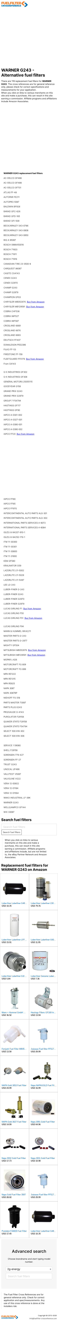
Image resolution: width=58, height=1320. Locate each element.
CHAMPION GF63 (12, 297)
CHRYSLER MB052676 (15, 302)
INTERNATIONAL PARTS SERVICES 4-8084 (25, 527)
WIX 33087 (9, 812)
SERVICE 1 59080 (12, 745)
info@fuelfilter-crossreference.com (43, 1319)
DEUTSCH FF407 (12, 340)
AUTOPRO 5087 (11, 202)
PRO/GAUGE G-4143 (14, 712)
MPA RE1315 (9, 679)
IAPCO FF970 (10, 508)
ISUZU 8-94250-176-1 (14, 537)
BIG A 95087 (10, 240)
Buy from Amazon (36, 302)
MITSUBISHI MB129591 (15, 655)
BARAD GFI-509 (11, 221)
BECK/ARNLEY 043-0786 (16, 225)
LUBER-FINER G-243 (14, 589)
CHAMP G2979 (11, 292)
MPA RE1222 (10, 674)
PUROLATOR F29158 (14, 716)
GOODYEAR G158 (12, 386)
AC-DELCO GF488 (13, 182)
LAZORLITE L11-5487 (14, 580)
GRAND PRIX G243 (13, 391)
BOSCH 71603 (10, 249)
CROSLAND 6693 (12, 335)
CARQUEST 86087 (13, 268)
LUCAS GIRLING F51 (14, 618)
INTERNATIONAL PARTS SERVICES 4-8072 (25, 523)
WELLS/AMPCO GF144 (15, 807)
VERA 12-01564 (11, 793)
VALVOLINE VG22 (12, 778)
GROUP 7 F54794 (12, 400)
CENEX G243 (10, 278)
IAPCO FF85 (9, 503)
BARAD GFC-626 (12, 211)
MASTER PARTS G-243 (15, 636)
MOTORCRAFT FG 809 (15, 664)
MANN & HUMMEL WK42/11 (17, 631)
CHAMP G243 (10, 287)
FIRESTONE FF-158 (13, 354)
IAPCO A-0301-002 (13, 415)
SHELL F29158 (10, 750)
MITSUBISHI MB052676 (16, 650)
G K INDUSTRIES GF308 (15, 377)
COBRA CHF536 (11, 311)
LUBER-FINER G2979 (14, 603)
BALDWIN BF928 (12, 206)
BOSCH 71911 (10, 254)
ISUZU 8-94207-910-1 (14, 532)
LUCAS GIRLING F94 (14, 626)
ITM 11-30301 (10, 546)
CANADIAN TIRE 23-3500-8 (17, 264)
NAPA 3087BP (10, 693)
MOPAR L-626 (10, 659)
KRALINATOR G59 (12, 565)
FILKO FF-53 (10, 349)
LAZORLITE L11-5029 (14, 575)
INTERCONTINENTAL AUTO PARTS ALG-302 (25, 518)
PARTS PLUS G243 (13, 707)
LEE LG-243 (9, 585)
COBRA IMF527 (11, 316)
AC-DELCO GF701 (12, 187)
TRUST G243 (10, 764)
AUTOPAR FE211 (11, 197)
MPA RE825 (9, 683)
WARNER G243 (11, 802)
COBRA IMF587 (11, 321)
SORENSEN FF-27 (12, 759)
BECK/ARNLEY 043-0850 (16, 235)
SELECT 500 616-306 (14, 736)
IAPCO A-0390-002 (13, 429)
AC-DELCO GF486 (13, 178)
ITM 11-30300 (10, 542)
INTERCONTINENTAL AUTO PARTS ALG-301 (25, 513)
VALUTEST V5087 (12, 774)
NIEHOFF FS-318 (12, 697)
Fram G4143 (10, 363)
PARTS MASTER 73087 (15, 702)
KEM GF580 (9, 561)
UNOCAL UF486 (11, 769)
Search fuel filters (11, 832)
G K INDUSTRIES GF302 (15, 372)
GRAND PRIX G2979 (13, 396)
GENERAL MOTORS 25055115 (18, 381)
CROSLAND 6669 (12, 325)
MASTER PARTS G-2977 (15, 640)
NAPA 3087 (9, 688)
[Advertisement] (29, 37)
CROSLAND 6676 (12, 330)
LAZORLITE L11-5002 (14, 570)
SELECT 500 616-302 (14, 731)
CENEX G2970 (11, 283)
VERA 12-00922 (11, 783)
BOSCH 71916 (10, 259)
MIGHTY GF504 (11, 645)
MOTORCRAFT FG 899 (15, 669)
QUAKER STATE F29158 (15, 721)
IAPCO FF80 (9, 499)
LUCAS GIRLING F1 (13, 608)
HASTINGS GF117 (12, 405)
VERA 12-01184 (11, 788)
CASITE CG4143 (12, 273)
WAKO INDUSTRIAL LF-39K (17, 797)
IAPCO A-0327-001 (13, 419)
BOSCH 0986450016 (14, 244)
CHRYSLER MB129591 (15, 306)
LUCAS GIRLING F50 (14, 613)
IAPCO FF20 (10, 434)
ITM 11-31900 (10, 556)
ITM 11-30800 (10, 551)
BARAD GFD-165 (12, 216)
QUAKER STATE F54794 (15, 726)
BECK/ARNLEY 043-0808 (16, 230)
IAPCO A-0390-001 (13, 424)
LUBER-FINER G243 (13, 594)
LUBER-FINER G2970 (14, 599)
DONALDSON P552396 (15, 345)
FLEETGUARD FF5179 (15, 359)
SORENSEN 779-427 (14, 755)
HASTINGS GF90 (12, 410)
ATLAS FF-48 (10, 192)
